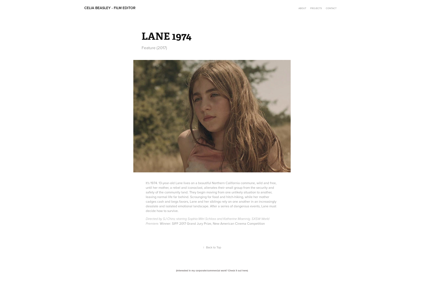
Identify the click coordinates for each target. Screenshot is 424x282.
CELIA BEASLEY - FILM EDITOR (109, 7)
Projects (316, 8)
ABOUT (302, 8)
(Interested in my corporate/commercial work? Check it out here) (212, 270)
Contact (331, 8)
